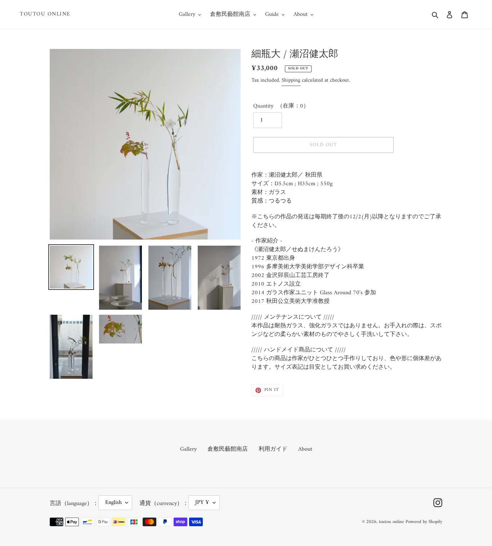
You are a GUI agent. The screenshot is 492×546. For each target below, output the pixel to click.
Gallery (188, 449)
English (113, 502)
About (305, 449)
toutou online (45, 14)
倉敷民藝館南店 (227, 449)
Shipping (291, 80)
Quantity (263, 106)
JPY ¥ (202, 502)
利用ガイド (273, 449)
